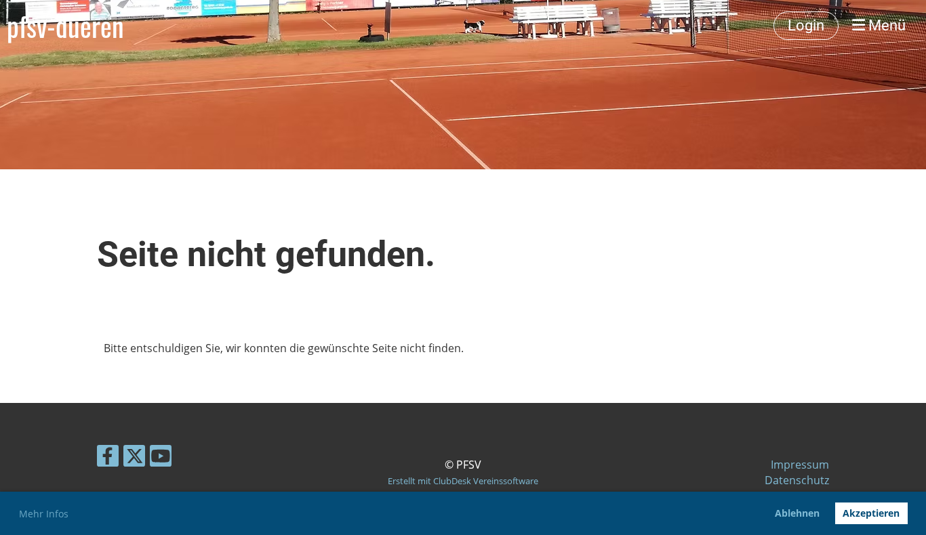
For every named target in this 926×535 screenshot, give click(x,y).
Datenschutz (797, 480)
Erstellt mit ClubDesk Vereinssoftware (463, 481)
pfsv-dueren (65, 26)
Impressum (800, 464)
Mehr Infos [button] (43, 513)
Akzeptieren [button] (871, 513)
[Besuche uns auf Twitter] (134, 458)
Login (806, 25)
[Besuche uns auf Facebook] (108, 458)
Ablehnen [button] (797, 513)
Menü (885, 25)
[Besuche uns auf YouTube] (161, 458)
